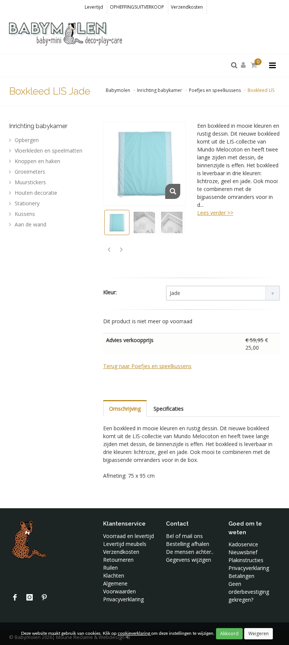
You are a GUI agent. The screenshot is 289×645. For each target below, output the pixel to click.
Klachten (113, 575)
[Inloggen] (244, 65)
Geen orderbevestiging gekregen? (248, 591)
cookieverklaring (134, 633)
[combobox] (223, 293)
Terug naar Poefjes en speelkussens (147, 366)
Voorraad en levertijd (128, 536)
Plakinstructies (245, 560)
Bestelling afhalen (187, 543)
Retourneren (118, 559)
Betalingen (241, 575)
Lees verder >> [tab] (215, 212)
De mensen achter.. (189, 551)
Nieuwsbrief (242, 552)
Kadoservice (243, 544)
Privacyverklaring (123, 599)
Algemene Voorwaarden (119, 587)
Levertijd (94, 7)
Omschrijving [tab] (125, 408)
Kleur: (110, 292)
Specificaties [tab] (169, 408)
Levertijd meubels (124, 543)
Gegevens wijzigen (188, 559)
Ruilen (110, 567)
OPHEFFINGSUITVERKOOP (137, 7)
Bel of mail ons (184, 536)
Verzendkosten (187, 7)
